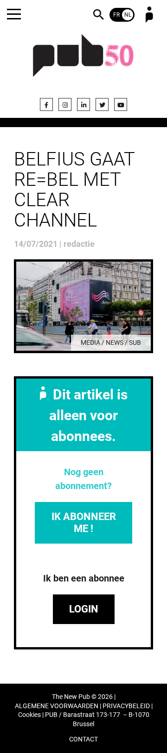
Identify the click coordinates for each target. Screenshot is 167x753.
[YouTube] (120, 104)
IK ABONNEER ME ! (83, 522)
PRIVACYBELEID (126, 706)
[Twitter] (102, 104)
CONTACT (83, 739)
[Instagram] (64, 104)
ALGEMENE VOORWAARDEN (56, 706)
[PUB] (83, 61)
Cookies (29, 714)
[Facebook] (46, 104)
